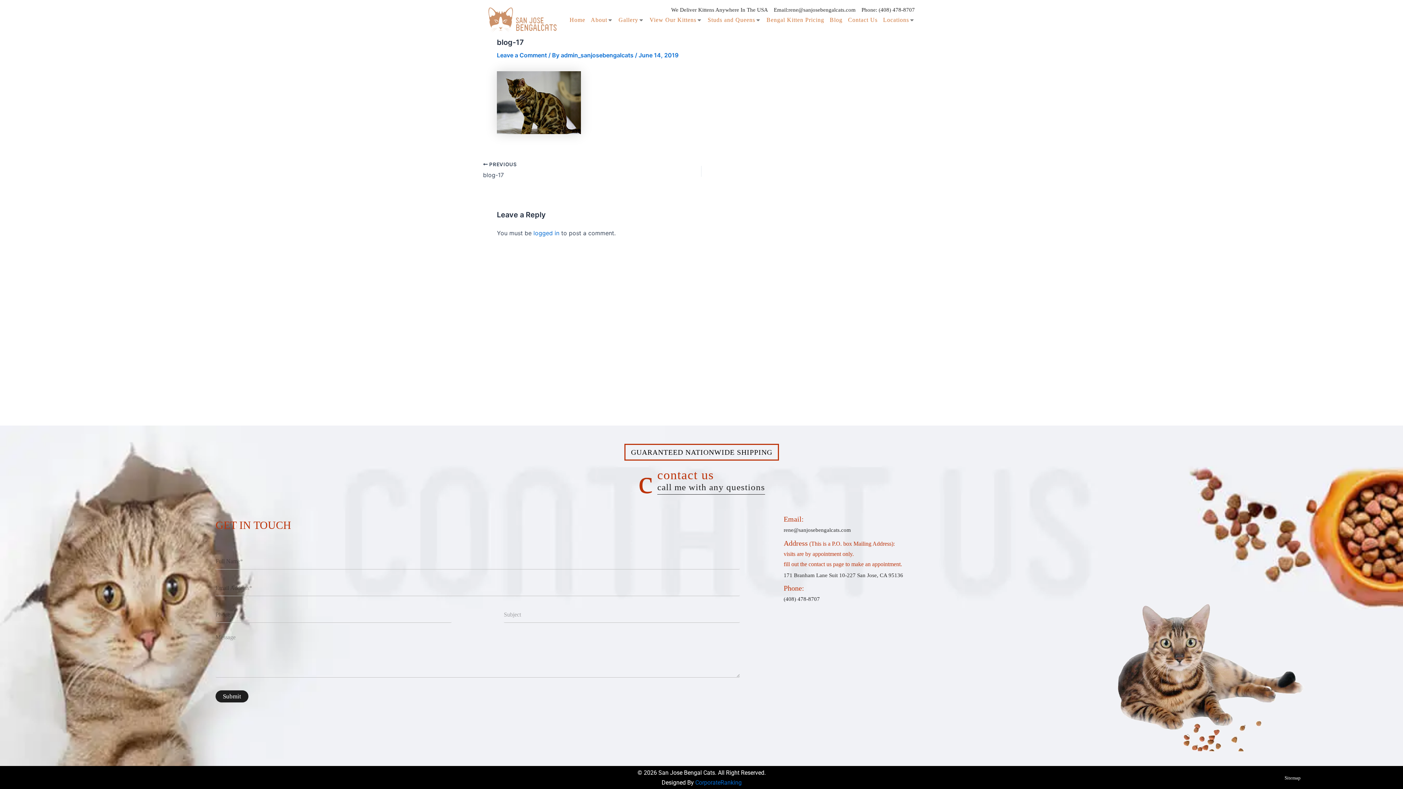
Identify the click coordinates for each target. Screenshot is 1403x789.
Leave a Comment (522, 55)
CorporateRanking (718, 782)
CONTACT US (711, 480)
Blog (836, 20)
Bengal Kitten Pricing (795, 20)
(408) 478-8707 (897, 10)
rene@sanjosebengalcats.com (822, 10)
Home (577, 20)
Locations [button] (896, 20)
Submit (232, 696)
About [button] (599, 20)
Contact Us (863, 20)
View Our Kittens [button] (673, 20)
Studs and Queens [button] (731, 20)
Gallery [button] (628, 20)
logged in (546, 233)
